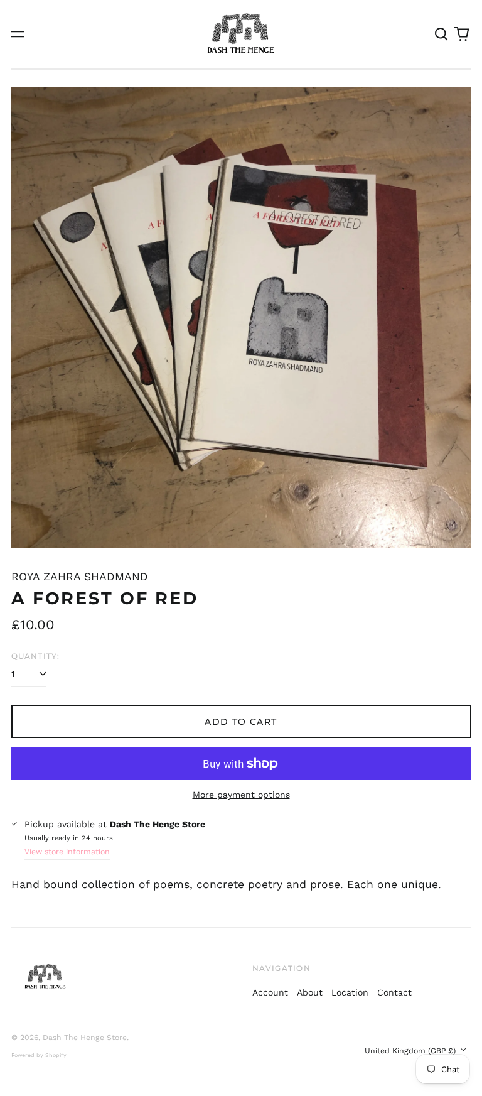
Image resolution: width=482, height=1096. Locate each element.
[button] (442, 34)
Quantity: (35, 656)
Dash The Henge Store (85, 1037)
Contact (394, 992)
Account (270, 992)
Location (349, 992)
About (310, 992)
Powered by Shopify (39, 1055)
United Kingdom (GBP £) (411, 1050)
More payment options (241, 794)
